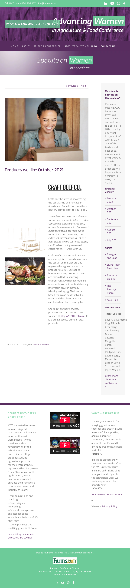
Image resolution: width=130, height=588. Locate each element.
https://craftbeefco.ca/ (73, 316)
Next (83, 85)
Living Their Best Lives (113, 266)
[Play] (53, 425)
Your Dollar (113, 300)
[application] (65, 420)
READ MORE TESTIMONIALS (106, 494)
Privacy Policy (109, 506)
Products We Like (41, 344)
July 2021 (112, 240)
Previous (73, 85)
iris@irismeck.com (47, 3)
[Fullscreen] (77, 425)
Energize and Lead (112, 256)
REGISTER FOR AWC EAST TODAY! (31, 24)
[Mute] (74, 425)
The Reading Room (111, 289)
